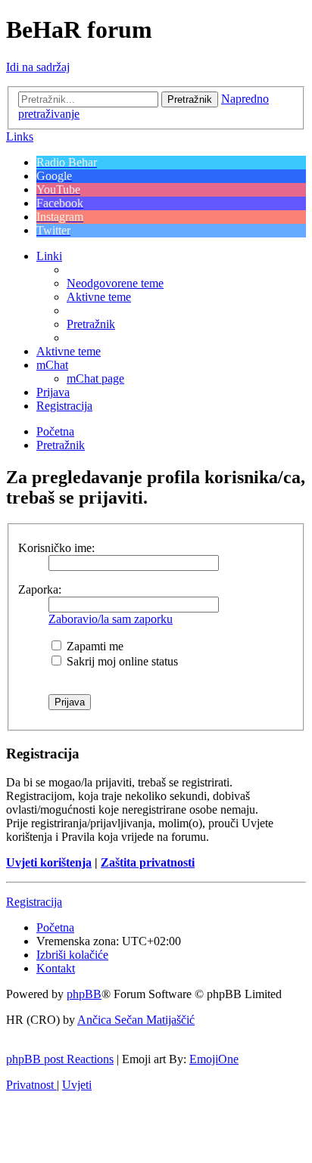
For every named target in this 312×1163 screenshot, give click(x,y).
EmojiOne (214, 1059)
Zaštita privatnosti (148, 862)
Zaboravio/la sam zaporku (110, 619)
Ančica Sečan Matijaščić (136, 1019)
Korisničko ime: (56, 547)
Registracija (34, 901)
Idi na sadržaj (38, 66)
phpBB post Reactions (60, 1059)
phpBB (84, 994)
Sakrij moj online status (121, 661)
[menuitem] (115, 283)
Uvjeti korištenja (49, 862)
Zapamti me (93, 646)
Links (19, 136)
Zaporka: (39, 589)
